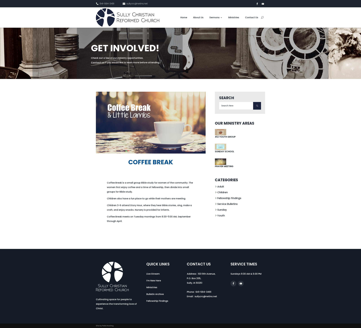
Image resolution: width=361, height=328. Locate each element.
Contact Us (251, 18)
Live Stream (153, 273)
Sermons (214, 18)
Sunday (222, 209)
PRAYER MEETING (224, 166)
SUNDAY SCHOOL (224, 151)
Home (183, 18)
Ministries (233, 18)
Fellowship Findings (229, 198)
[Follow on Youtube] (263, 4)
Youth (221, 215)
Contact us (97, 62)
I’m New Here (153, 280)
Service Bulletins (227, 204)
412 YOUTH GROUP (225, 136)
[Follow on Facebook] (257, 4)
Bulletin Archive (155, 294)
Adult (220, 186)
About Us (198, 18)
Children (222, 192)
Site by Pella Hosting (105, 325)
